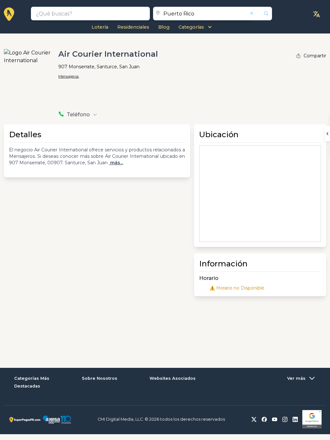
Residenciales (133, 27)
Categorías (191, 27)
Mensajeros (68, 76)
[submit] (262, 13)
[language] (316, 14)
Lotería (100, 27)
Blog (164, 27)
